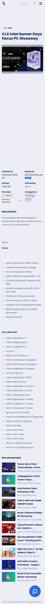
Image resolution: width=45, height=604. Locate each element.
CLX (26, 186)
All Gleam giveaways (6, 200)
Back (10, 28)
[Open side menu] (41, 3)
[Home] (4, 3)
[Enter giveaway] (35, 591)
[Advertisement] (22, 18)
